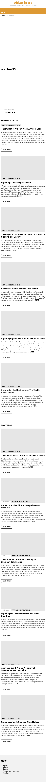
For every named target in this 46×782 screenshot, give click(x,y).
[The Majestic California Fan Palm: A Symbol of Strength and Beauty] (23, 219)
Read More (6, 150)
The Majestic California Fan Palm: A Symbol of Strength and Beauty (23, 235)
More (5, 144)
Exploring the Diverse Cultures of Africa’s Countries (20, 614)
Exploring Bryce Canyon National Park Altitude (23, 338)
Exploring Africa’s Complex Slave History (20, 722)
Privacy (6, 769)
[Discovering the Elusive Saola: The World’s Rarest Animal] (23, 375)
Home (5, 765)
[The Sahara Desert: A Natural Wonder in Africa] (23, 441)
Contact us (7, 773)
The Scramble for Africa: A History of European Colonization (18, 560)
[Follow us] (38, 11)
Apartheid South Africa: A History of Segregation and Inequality (18, 669)
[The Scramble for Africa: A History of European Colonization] (23, 545)
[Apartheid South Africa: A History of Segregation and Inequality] (23, 653)
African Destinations (11, 125)
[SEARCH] (43, 11)
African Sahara (23, 2)
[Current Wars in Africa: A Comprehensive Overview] (23, 490)
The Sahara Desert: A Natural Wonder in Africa (23, 455)
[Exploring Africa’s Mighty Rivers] (23, 168)
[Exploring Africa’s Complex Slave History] (23, 707)
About (5, 767)
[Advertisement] (23, 40)
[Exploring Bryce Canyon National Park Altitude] (23, 323)
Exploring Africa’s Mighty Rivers (16, 182)
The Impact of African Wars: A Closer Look (21, 129)
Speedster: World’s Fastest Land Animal (19, 288)
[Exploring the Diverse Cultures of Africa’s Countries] (23, 599)
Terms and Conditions (11, 771)
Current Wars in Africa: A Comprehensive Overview (20, 506)
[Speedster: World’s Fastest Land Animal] (23, 274)
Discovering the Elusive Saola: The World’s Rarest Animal (20, 391)
